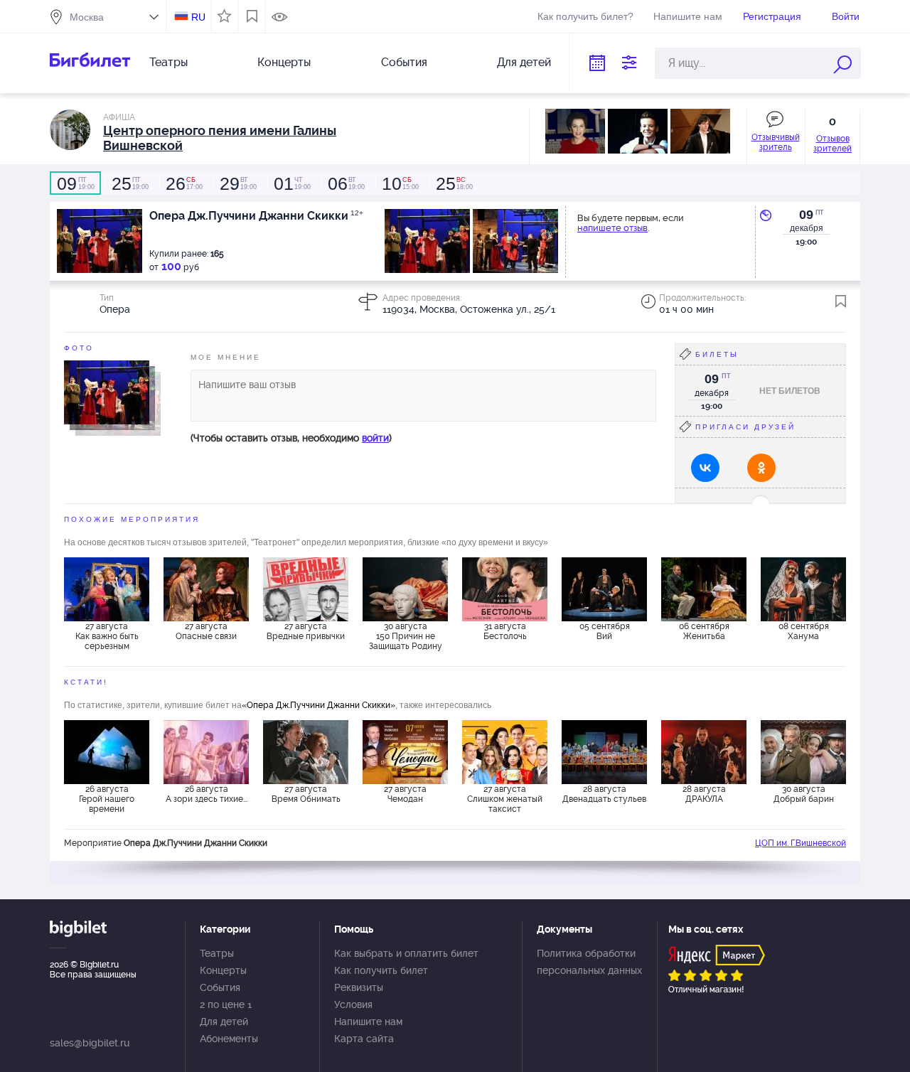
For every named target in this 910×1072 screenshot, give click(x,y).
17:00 (184, 183)
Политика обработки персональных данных (589, 962)
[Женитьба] (703, 589)
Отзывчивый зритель (775, 142)
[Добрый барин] (803, 752)
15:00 (400, 183)
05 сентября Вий (604, 631)
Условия (353, 1004)
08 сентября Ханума (803, 631)
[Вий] (604, 589)
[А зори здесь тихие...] (206, 752)
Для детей (524, 62)
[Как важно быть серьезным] (106, 589)
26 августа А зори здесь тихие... (206, 794)
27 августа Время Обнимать (306, 794)
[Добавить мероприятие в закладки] (840, 301)
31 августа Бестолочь (505, 631)
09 (806, 215)
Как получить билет (381, 970)
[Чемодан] (405, 752)
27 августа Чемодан (405, 794)
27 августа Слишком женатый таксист (504, 799)
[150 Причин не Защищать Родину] (405, 589)
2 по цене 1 (226, 1004)
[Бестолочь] (504, 589)
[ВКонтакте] (705, 468)
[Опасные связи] (206, 589)
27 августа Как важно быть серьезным (107, 636)
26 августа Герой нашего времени (106, 799)
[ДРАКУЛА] (703, 752)
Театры (168, 62)
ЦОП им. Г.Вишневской (800, 843)
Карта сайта (364, 1038)
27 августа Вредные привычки (306, 631)
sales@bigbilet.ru (89, 1043)
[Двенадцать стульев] (604, 752)
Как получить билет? (585, 16)
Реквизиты (358, 987)
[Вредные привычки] (305, 589)
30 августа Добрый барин (804, 794)
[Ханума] (803, 589)
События (404, 62)
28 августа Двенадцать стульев (604, 794)
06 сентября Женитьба (704, 631)
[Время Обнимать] (305, 752)
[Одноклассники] (761, 468)
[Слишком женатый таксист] (504, 752)
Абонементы (229, 1038)
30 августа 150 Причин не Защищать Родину (405, 636)
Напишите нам (687, 16)
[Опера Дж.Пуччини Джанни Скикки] (106, 391)
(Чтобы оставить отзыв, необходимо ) (291, 438)
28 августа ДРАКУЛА (704, 794)
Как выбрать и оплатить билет (406, 953)
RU (198, 17)
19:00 (76, 183)
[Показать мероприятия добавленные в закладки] (252, 16)
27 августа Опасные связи (206, 631)
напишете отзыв (612, 228)
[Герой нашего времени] (106, 752)
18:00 (454, 183)
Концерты (284, 62)
